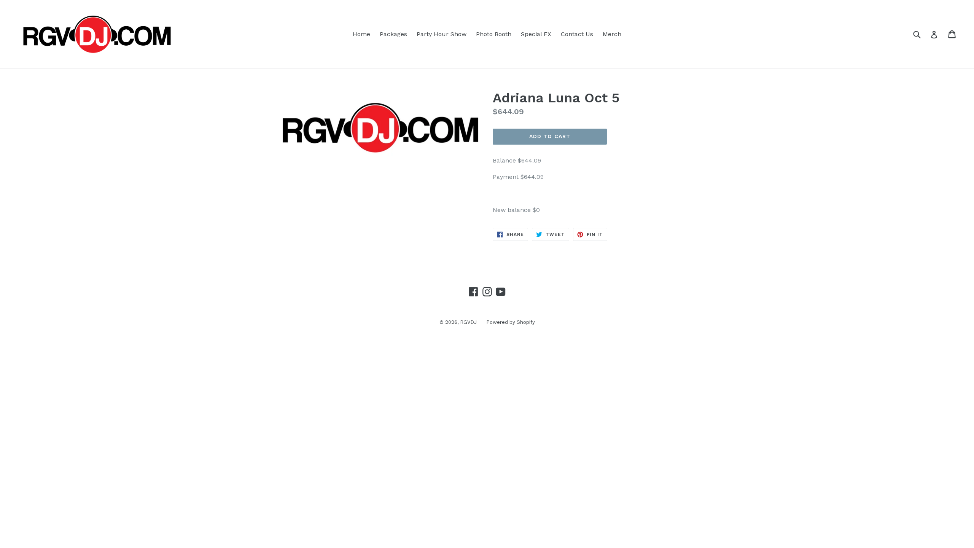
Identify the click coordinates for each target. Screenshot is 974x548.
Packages (393, 34)
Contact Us (577, 34)
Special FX (536, 34)
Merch (612, 34)
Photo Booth (493, 34)
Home (361, 34)
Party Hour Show (441, 34)
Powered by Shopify (510, 322)
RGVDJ (468, 322)
